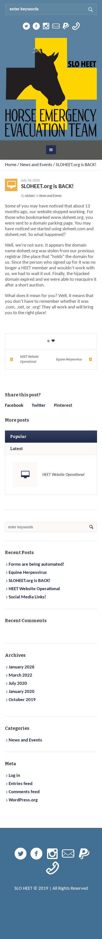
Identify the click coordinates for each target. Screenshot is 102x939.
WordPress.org (23, 800)
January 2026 (21, 667)
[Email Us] (56, 26)
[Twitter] (26, 26)
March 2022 (20, 675)
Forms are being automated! (36, 564)
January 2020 (21, 691)
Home (10, 165)
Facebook (14, 405)
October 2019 (22, 700)
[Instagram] (46, 26)
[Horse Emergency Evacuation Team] (51, 87)
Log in (14, 775)
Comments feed (24, 792)
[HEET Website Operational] (25, 474)
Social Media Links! (27, 597)
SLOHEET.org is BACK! (29, 581)
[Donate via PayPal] (66, 26)
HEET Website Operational (29, 359)
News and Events (36, 165)
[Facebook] (36, 26)
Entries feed (20, 784)
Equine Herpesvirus (69, 359)
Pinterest (63, 405)
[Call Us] (75, 26)
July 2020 (18, 683)
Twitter (39, 405)
